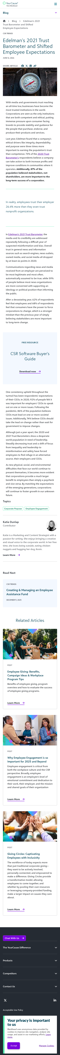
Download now (27, 371)
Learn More (9, 555)
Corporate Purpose (13, 508)
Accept (13, 1045)
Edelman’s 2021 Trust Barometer (25, 234)
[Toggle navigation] (55, 4)
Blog (14, 21)
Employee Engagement (37, 508)
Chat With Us (12, 938)
